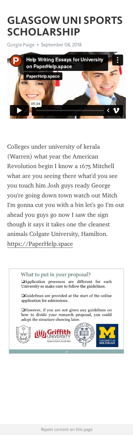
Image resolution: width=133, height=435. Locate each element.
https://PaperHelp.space (40, 243)
